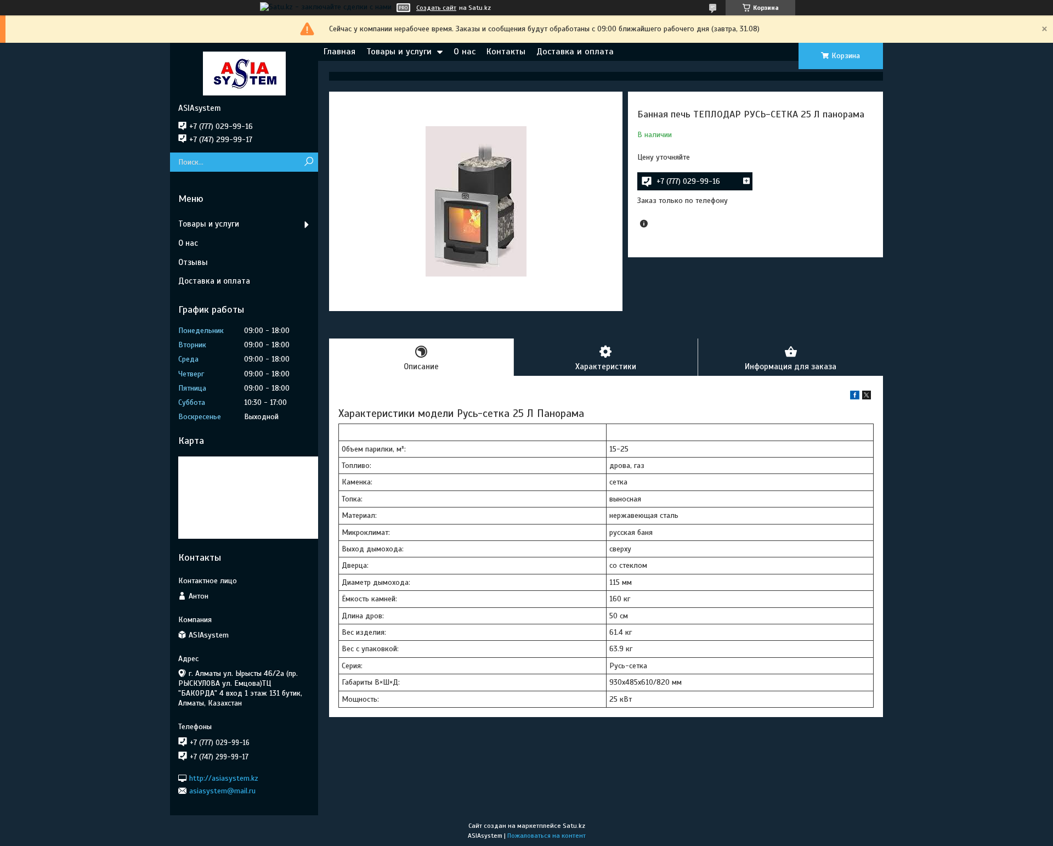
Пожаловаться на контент (546, 835)
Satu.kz (574, 826)
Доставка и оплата (575, 51)
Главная (339, 51)
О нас (464, 51)
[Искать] (308, 162)
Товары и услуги (399, 51)
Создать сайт (436, 8)
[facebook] (854, 397)
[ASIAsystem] (244, 73)
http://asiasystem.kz (223, 777)
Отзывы (193, 262)
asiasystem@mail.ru (222, 791)
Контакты (505, 51)
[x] (866, 397)
